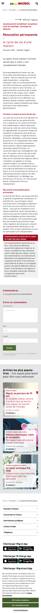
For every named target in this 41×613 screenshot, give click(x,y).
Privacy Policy (33, 353)
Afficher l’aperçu (30, 19)
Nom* (5, 326)
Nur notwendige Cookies (20, 605)
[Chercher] (37, 3)
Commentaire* (8, 306)
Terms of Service (9, 354)
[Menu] (3, 3)
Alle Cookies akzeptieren (20, 600)
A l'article (10, 413)
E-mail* (5, 336)
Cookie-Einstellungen (20, 610)
